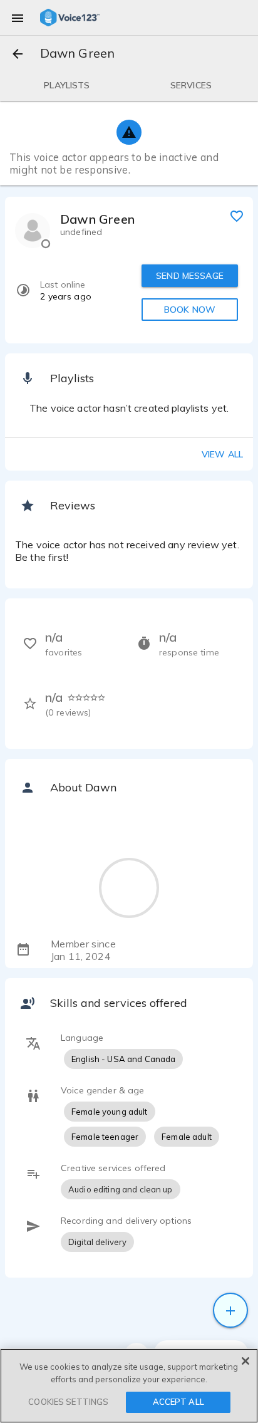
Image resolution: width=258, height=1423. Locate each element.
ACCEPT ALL (178, 1402)
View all (222, 454)
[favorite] (236, 215)
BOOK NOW (189, 309)
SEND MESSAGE (190, 275)
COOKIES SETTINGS (68, 1402)
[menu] (17, 17)
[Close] (245, 1361)
